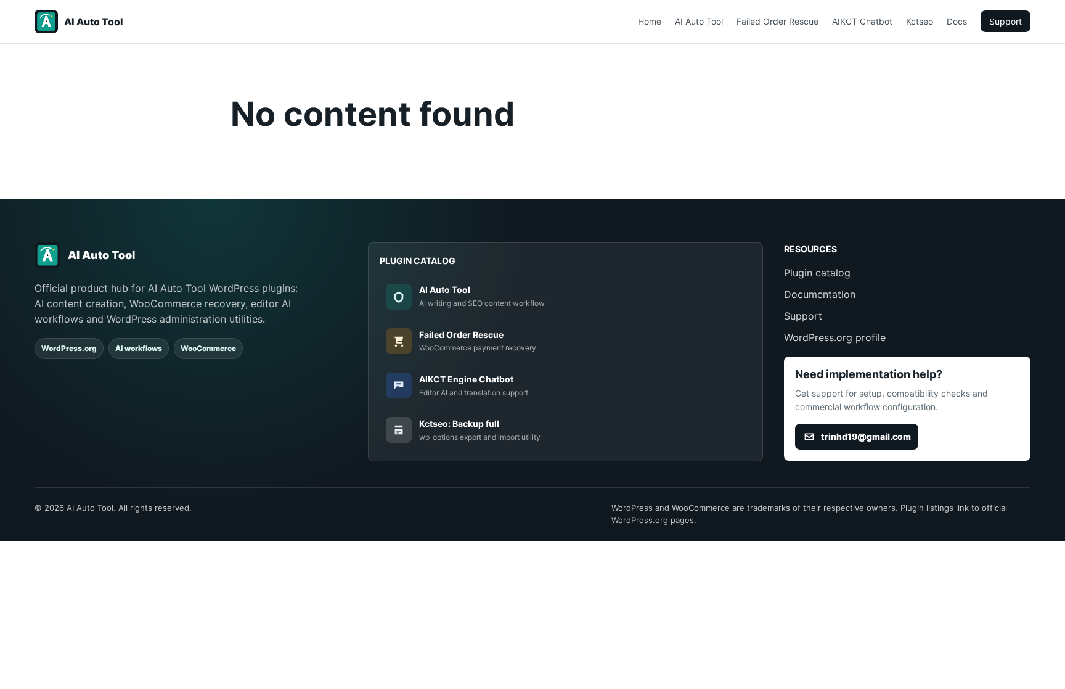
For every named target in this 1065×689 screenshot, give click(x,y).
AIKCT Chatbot (862, 21)
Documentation (819, 294)
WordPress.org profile (835, 337)
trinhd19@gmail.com (866, 436)
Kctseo (919, 21)
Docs (957, 21)
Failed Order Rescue (777, 21)
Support (1005, 21)
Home (649, 21)
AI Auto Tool (699, 21)
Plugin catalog (817, 272)
